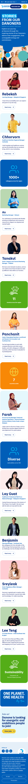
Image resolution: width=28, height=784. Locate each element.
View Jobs (8, 731)
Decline (20, 776)
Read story (8, 107)
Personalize (14, 780)
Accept (8, 776)
